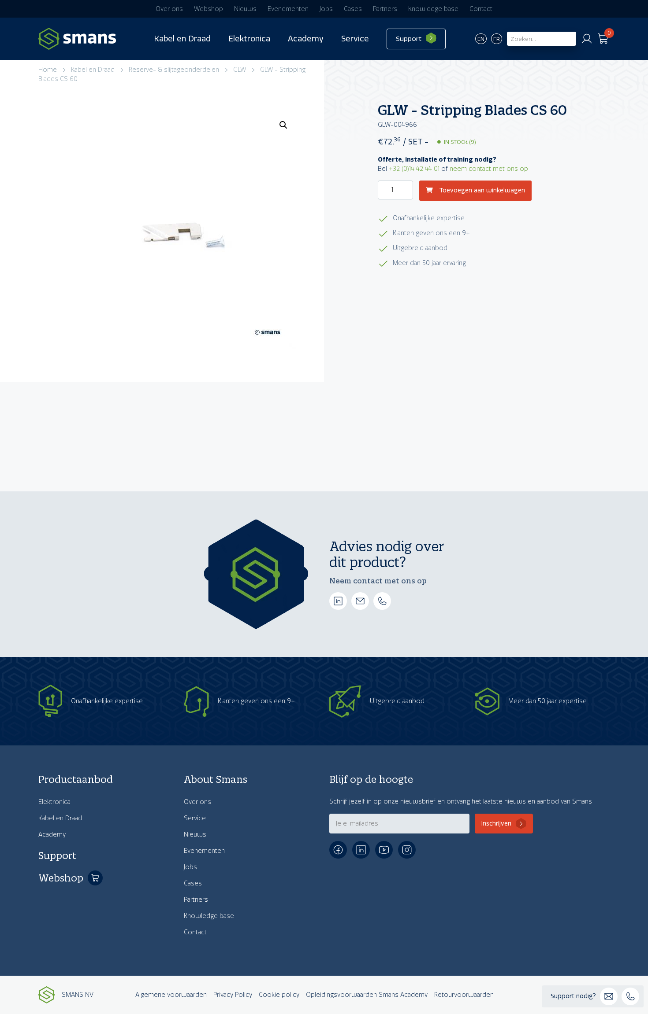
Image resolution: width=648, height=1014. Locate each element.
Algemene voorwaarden (171, 995)
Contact (480, 9)
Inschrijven (496, 823)
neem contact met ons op (489, 169)
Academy (306, 39)
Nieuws (245, 9)
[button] (283, 125)
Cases (353, 9)
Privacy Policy (232, 995)
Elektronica (249, 39)
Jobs (326, 9)
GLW (239, 70)
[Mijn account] (587, 39)
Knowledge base (433, 9)
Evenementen (288, 9)
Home (47, 70)
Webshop (208, 9)
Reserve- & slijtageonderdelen (174, 70)
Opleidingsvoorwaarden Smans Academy (367, 995)
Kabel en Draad (182, 39)
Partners (385, 9)
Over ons (169, 9)
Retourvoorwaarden (464, 995)
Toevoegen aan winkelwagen (481, 191)
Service (355, 39)
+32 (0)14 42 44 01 (414, 169)
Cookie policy (279, 995)
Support (408, 39)
